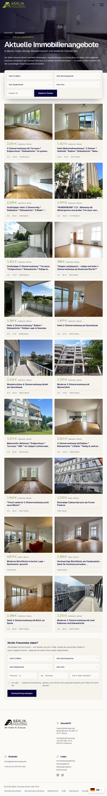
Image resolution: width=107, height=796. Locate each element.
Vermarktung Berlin (12, 791)
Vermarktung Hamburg (34, 791)
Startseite (8, 33)
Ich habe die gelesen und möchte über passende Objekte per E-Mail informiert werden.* (55, 684)
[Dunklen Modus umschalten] (94, 5)
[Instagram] (57, 775)
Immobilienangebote (65, 761)
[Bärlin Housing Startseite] (13, 5)
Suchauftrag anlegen (21, 693)
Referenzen (61, 770)
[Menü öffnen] (102, 4)
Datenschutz (53, 791)
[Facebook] (62, 775)
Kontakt (85, 791)
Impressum (74, 791)
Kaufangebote (62, 764)
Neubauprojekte (63, 767)
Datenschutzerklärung (31, 683)
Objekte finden (45, 93)
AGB (64, 791)
